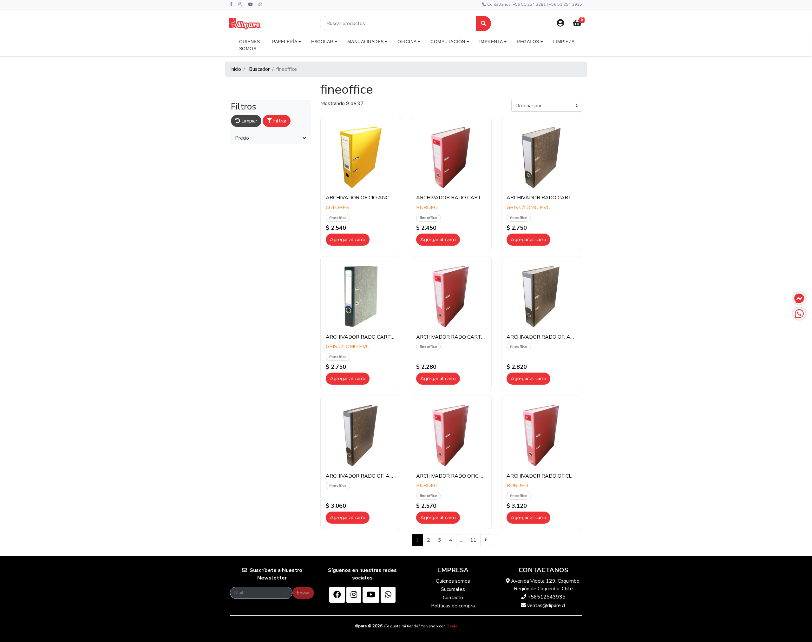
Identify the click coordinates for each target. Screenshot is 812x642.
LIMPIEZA (564, 41)
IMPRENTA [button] (491, 41)
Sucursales (453, 589)
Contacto (453, 597)
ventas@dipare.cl (546, 605)
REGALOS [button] (528, 41)
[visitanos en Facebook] (337, 595)
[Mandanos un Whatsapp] (799, 313)
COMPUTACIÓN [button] (447, 41)
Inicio (235, 69)
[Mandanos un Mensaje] (799, 298)
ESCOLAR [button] (322, 41)
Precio (242, 138)
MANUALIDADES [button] (365, 41)
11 (473, 540)
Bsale (452, 626)
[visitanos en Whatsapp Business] (388, 595)
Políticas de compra (453, 605)
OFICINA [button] (407, 41)
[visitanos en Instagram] (353, 595)
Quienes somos (453, 581)
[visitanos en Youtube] (371, 595)
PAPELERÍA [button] (285, 41)
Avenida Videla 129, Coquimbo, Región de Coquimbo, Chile (545, 585)
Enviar (303, 592)
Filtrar (279, 120)
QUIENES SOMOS (249, 45)
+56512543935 (546, 596)
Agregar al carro (347, 239)
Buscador (259, 69)
